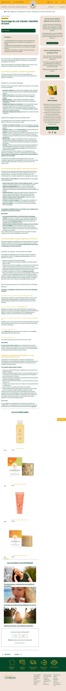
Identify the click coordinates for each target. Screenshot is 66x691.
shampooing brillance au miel (30, 108)
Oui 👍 (15, 636)
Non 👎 (24, 636)
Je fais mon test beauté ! (52, 76)
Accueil (7, 11)
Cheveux (28, 11)
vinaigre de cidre (17, 274)
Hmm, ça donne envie (52, 43)
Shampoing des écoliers (19, 148)
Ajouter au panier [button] (20, 431)
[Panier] (48, 2)
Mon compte (7, 2)
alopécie (34, 406)
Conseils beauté (21, 11)
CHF (62, 2)
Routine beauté (5, 18)
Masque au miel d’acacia (22, 256)
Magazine (13, 11)
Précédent (7, 654)
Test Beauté (61, 419)
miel (35, 189)
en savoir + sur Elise (52, 128)
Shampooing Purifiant (28, 271)
